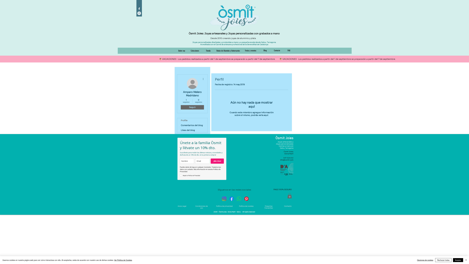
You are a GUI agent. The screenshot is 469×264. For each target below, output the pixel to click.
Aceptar (458, 260)
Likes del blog (188, 130)
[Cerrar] (466, 260)
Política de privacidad (224, 206)
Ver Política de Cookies (123, 260)
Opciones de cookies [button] (425, 260)
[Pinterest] (246, 199)
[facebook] (139, 9)
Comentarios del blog (192, 125)
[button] (289, 195)
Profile (184, 120)
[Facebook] (231, 199)
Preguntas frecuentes (269, 207)
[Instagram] (224, 199)
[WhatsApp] (239, 199)
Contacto (288, 206)
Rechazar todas (443, 260)
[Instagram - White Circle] (139, 13)
